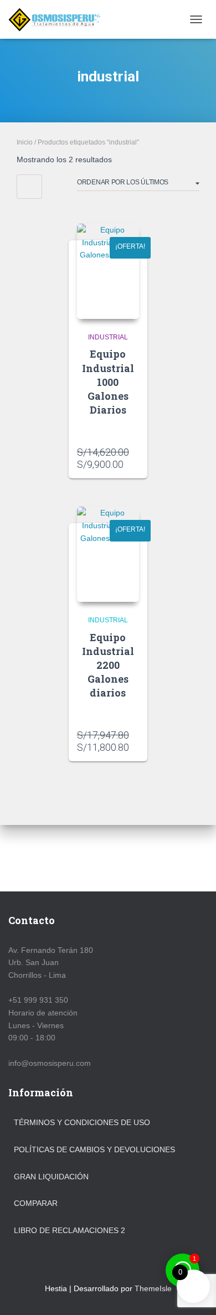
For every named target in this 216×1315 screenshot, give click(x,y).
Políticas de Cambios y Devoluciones (94, 1149)
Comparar (36, 1203)
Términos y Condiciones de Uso (82, 1122)
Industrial (108, 337)
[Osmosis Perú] (59, 19)
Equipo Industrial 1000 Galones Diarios (108, 381)
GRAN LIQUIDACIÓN (51, 1176)
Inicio (25, 142)
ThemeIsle (153, 1288)
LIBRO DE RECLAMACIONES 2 (69, 1230)
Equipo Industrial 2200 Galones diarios (108, 665)
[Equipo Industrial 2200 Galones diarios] (108, 554)
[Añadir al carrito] (140, 459)
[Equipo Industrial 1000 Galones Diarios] (108, 271)
